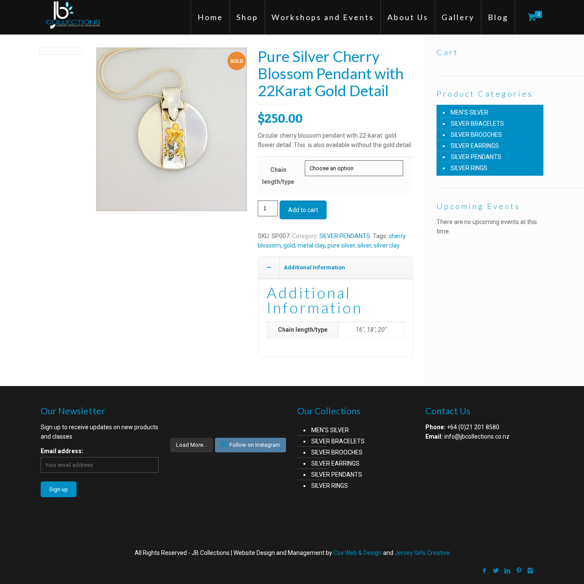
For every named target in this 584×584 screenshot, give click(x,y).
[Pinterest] (518, 571)
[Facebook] (484, 571)
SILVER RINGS (469, 168)
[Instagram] (530, 571)
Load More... (191, 445)
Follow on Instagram (255, 445)
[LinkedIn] (507, 571)
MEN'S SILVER (469, 112)
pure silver (341, 245)
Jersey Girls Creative (422, 552)
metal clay (311, 245)
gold (289, 245)
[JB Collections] (74, 15)
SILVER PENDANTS (344, 236)
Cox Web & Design (357, 552)
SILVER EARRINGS (475, 145)
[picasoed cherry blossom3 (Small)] (171, 132)
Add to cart (303, 209)
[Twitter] (495, 571)
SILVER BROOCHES (476, 134)
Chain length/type (278, 175)
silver (364, 245)
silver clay (386, 245)
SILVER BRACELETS (477, 123)
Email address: (62, 451)
